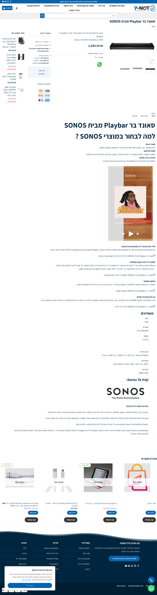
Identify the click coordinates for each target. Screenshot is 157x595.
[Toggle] (47, 70)
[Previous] (151, 48)
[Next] (109, 48)
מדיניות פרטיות (26, 580)
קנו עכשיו (149, 519)
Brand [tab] (135, 116)
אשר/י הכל (29, 585)
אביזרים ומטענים (51, 5)
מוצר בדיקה (151, 503)
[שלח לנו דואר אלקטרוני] (5, 2)
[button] (17, 8)
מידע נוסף (151, 513)
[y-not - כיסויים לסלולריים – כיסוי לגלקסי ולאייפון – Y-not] (144, 8)
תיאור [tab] (153, 116)
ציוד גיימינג (74, 10)
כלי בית (102, 5)
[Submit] (42, 15)
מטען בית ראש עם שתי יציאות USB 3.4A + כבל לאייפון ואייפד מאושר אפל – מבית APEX (20, 504)
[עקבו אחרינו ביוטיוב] (3, 2)
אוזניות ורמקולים (117, 5)
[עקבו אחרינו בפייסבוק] (10, 2)
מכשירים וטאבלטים (85, 5)
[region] (30, 578)
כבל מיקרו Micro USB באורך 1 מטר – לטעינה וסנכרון (61, 504)
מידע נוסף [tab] (144, 116)
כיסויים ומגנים (33, 5)
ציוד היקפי (68, 5)
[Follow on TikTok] (132, 566)
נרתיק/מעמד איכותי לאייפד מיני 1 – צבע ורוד (101, 503)
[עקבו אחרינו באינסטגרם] (8, 2)
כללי (153, 26)
